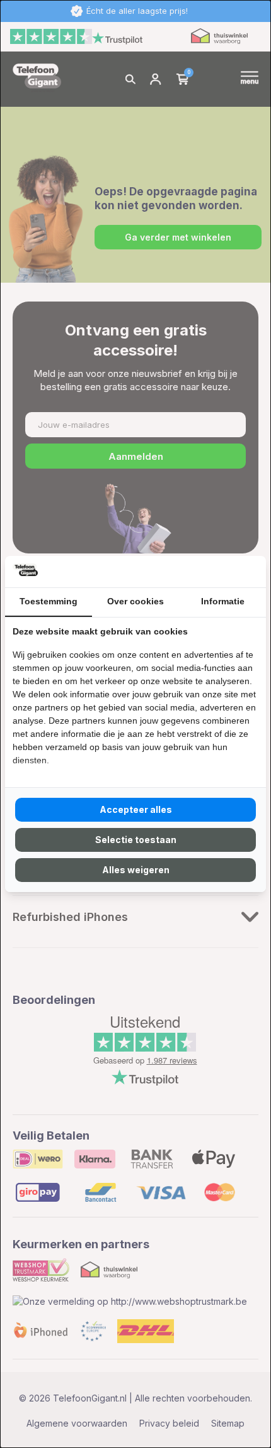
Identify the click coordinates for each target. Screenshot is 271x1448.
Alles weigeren (136, 869)
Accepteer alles (136, 809)
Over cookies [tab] (135, 601)
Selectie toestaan (135, 839)
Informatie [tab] (223, 601)
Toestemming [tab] (49, 601)
